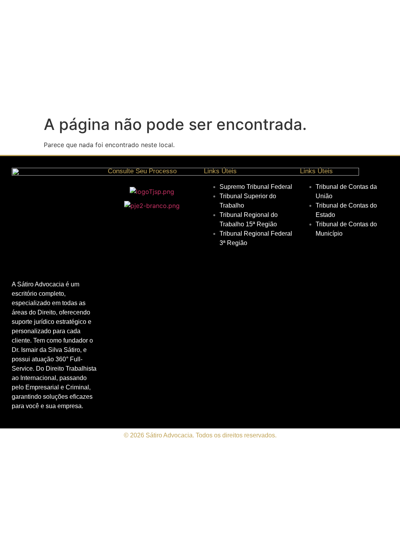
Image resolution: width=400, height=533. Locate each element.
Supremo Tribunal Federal (256, 186)
